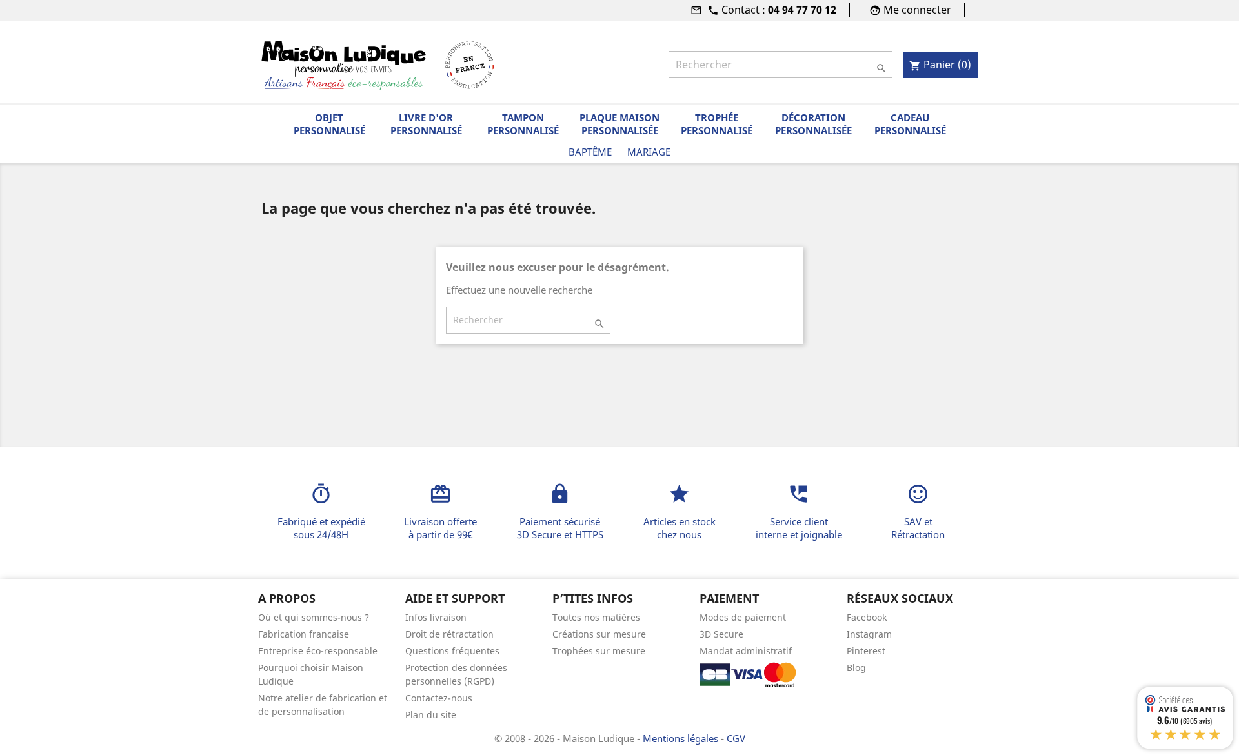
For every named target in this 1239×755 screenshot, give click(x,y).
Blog (856, 667)
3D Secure (721, 634)
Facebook (867, 617)
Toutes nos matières (596, 617)
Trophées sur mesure (598, 651)
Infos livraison (436, 617)
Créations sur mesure (599, 634)
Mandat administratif (746, 651)
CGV (736, 738)
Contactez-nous (438, 698)
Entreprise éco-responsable (318, 651)
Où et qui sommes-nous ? (313, 617)
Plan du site (430, 715)
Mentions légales (682, 738)
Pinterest (866, 651)
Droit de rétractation (449, 634)
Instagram (869, 634)
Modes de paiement (743, 617)
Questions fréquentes (452, 651)
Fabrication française (303, 634)
